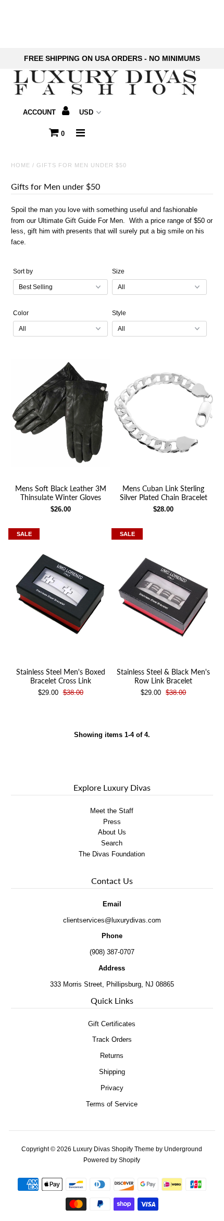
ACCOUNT (40, 112)
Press (112, 822)
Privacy (112, 1088)
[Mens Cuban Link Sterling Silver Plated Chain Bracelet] (163, 413)
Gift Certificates (111, 1024)
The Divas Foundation (112, 854)
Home (20, 165)
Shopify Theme (132, 1149)
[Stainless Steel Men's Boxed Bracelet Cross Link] (60, 597)
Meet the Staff (111, 811)
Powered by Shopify (111, 1160)
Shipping (112, 1072)
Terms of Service (112, 1104)
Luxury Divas (91, 1149)
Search (111, 843)
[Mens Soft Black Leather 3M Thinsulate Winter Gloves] (60, 413)
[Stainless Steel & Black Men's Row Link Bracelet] (163, 597)
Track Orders (112, 1039)
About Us (112, 832)
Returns (111, 1056)
